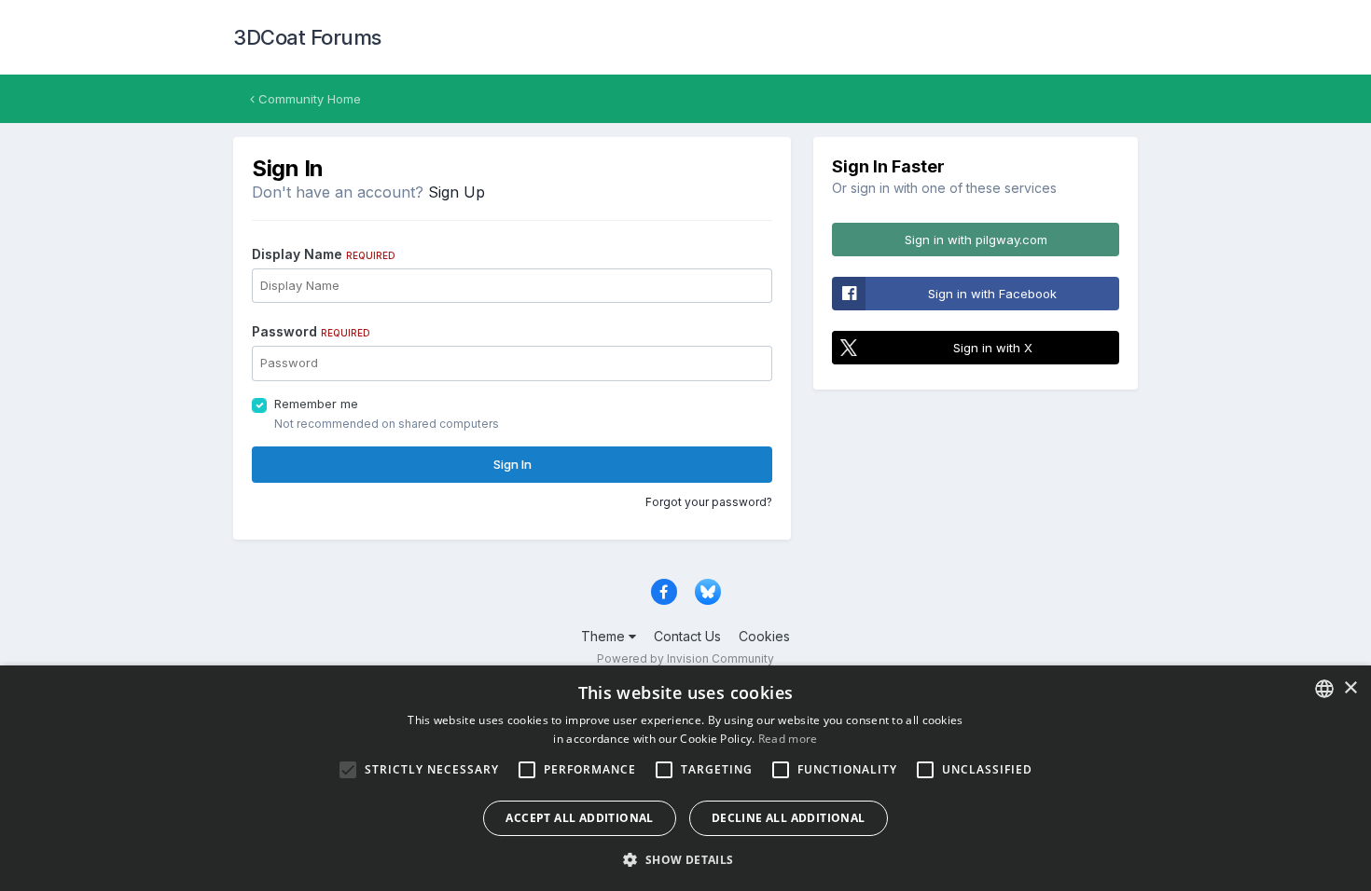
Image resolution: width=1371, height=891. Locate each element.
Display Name (323, 254)
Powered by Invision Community (685, 658)
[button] (685, 859)
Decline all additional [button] (789, 818)
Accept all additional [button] (579, 818)
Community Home (308, 98)
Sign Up (456, 192)
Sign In (512, 464)
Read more (788, 739)
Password (311, 331)
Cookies (764, 636)
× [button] (1350, 688)
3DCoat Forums (307, 37)
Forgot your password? (708, 502)
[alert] (685, 778)
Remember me (316, 403)
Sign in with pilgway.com (976, 239)
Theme (605, 636)
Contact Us (687, 636)
